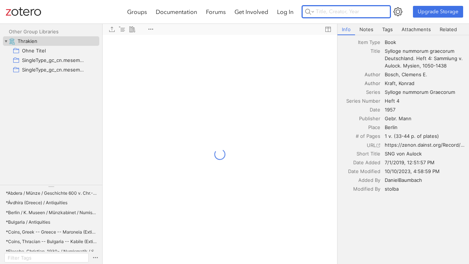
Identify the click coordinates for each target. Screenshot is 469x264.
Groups (137, 11)
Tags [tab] (387, 29)
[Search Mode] (309, 11)
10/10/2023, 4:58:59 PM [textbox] (412, 171)
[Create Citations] (122, 29)
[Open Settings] (398, 12)
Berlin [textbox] (391, 127)
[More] (150, 29)
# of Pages (368, 136)
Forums (216, 11)
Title (375, 51)
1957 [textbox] (390, 110)
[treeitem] (51, 41)
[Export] (112, 29)
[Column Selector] (328, 29)
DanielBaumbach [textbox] (403, 180)
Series (373, 92)
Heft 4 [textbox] (392, 101)
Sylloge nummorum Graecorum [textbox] (420, 92)
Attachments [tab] (416, 29)
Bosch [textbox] (392, 74)
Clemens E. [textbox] (414, 74)
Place (374, 127)
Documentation (176, 11)
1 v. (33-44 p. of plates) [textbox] (412, 136)
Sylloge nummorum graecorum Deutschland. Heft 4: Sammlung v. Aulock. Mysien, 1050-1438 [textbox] (424, 58)
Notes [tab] (366, 29)
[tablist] (403, 29)
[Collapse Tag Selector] (51, 186)
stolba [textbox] (392, 189)
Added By (369, 180)
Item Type (369, 42)
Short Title (368, 154)
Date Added (366, 162)
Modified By (366, 189)
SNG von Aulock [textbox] (403, 154)
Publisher (369, 118)
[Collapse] (6, 41)
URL (371, 145)
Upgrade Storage (438, 11)
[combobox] (425, 42)
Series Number (363, 101)
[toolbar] (220, 29)
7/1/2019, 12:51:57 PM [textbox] (410, 162)
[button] (52, 193)
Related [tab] (448, 29)
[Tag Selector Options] (95, 258)
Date (375, 110)
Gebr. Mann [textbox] (398, 118)
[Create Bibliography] (132, 29)
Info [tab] (346, 29)
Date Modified (364, 171)
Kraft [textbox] (390, 83)
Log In (285, 11)
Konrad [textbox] (406, 83)
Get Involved (251, 11)
